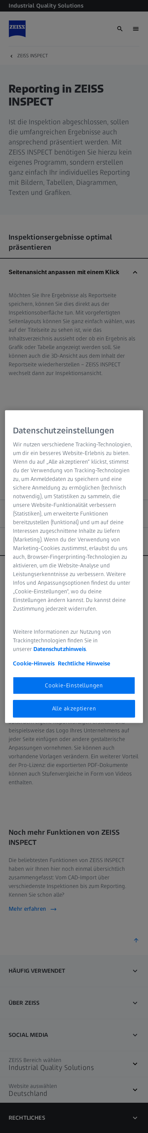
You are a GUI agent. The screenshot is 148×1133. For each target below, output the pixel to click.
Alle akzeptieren (74, 708)
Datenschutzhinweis (59, 649)
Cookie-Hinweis (34, 663)
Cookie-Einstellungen (74, 685)
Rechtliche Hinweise (84, 663)
